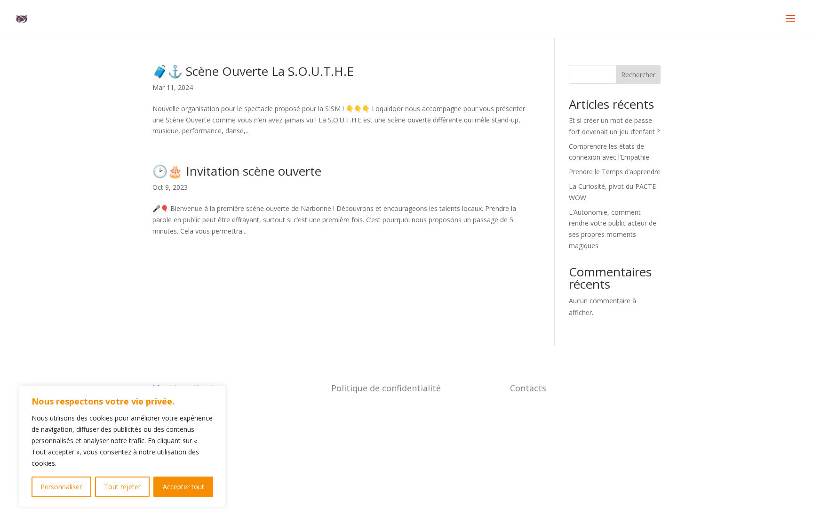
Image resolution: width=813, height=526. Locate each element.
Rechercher (638, 74)
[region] (122, 446)
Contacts (528, 388)
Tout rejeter (122, 486)
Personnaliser (61, 486)
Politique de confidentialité (386, 388)
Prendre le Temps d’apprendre (615, 171)
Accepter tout (183, 486)
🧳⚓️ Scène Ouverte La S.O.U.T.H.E (253, 71)
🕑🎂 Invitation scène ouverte (236, 170)
